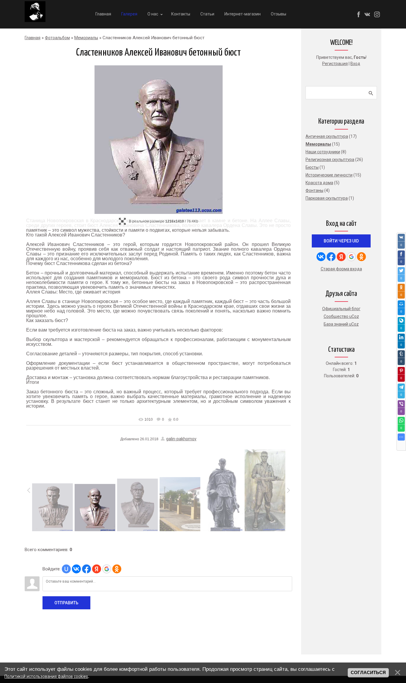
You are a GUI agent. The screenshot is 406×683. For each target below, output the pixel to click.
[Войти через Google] (106, 568)
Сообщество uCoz (341, 316)
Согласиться (368, 672)
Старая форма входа (341, 268)
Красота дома (319, 182)
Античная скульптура (327, 136)
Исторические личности (329, 175)
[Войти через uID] (66, 568)
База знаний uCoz (341, 324)
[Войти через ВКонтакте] (76, 568)
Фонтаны (314, 190)
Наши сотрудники (323, 151)
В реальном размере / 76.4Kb (163, 221)
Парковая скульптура (327, 198)
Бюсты (312, 167)
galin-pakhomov (181, 438)
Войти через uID (341, 241)
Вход (355, 63)
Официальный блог (341, 308)
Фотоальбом (57, 37)
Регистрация (335, 63)
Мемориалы (86, 37)
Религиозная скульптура (330, 159)
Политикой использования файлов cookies (46, 676)
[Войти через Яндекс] (96, 568)
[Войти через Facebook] (86, 568)
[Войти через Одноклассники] (116, 568)
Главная (32, 37)
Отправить (66, 602)
